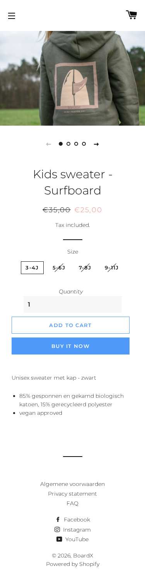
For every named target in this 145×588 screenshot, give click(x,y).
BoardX (83, 555)
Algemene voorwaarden (72, 484)
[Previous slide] (48, 143)
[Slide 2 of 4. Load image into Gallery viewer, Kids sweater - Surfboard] (69, 144)
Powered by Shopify (72, 564)
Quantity (71, 291)
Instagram (76, 529)
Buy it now (70, 346)
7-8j (85, 267)
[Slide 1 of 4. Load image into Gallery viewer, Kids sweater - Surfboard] (61, 144)
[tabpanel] (72, 77)
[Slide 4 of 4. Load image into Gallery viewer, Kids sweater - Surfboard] (84, 144)
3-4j (32, 267)
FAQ (72, 503)
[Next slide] (96, 143)
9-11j (112, 267)
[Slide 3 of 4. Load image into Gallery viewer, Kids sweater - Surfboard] (76, 144)
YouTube (76, 539)
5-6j (59, 267)
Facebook (76, 519)
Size (72, 251)
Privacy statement (72, 493)
